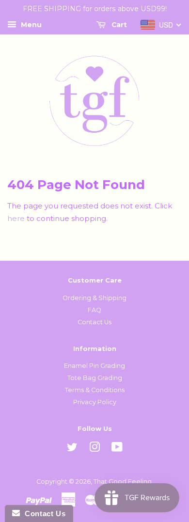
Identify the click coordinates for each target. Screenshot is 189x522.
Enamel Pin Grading (94, 365)
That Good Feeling (123, 481)
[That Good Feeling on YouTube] (117, 449)
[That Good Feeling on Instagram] (94, 449)
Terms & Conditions (95, 390)
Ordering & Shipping (94, 297)
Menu (30, 24)
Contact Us (94, 322)
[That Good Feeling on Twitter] (72, 449)
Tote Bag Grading (94, 377)
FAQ (94, 310)
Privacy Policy (94, 402)
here (16, 218)
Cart (118, 24)
